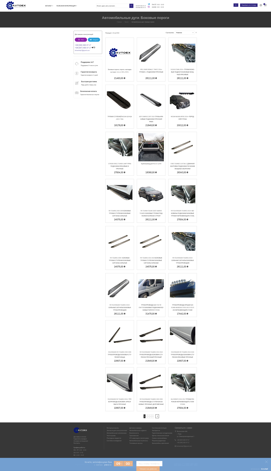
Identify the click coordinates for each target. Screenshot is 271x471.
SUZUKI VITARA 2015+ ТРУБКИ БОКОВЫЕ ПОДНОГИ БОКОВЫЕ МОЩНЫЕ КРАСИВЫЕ (183, 71)
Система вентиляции (159, 428)
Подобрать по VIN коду (249, 5)
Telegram (95, 40)
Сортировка (170, 33)
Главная (119, 22)
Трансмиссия (134, 435)
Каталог (48, 6)
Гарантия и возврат (80, 439)
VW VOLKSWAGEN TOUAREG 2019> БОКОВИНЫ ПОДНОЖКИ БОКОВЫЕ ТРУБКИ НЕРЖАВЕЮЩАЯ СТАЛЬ (182, 213)
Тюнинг (126, 22)
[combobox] (114, 6)
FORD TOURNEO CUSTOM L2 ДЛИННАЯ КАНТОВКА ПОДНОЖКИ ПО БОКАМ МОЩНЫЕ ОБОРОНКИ (182, 166)
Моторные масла (113, 428)
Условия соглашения (81, 441)
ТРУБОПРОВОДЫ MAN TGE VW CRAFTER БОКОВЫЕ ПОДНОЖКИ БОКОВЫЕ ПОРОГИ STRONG (151, 307)
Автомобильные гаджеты (138, 430)
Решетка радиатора (159, 441)
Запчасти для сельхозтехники (117, 430)
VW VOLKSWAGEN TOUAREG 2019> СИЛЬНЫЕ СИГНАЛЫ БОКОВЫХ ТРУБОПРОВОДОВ (182, 260)
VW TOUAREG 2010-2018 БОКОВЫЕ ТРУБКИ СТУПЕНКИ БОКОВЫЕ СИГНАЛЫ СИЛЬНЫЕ (151, 260)
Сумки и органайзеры (159, 438)
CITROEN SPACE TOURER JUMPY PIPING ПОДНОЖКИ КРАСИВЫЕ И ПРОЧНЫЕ (119, 166)
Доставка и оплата (80, 437)
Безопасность (134, 433)
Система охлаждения (114, 441)
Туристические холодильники (162, 433)
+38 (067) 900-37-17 (83, 47)
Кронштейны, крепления (160, 443)
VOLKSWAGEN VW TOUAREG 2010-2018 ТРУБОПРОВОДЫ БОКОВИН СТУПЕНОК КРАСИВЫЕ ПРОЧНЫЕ (182, 354)
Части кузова (111, 435)
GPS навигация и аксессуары (139, 438)
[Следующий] (157, 416)
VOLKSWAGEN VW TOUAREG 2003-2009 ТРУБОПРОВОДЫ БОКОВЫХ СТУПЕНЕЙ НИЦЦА (120, 354)
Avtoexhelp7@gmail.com (82, 50)
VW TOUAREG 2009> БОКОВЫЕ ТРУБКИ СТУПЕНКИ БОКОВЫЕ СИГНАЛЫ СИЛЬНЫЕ (120, 260)
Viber (82, 40)
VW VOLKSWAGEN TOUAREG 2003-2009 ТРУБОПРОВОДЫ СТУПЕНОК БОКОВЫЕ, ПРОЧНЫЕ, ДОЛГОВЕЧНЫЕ (151, 401)
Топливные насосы (135, 443)
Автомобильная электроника (117, 433)
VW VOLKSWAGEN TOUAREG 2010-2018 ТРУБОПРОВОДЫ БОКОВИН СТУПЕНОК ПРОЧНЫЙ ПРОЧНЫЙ (151, 354)
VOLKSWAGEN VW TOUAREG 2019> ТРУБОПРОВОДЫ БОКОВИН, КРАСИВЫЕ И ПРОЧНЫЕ (120, 401)
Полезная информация (67, 6)
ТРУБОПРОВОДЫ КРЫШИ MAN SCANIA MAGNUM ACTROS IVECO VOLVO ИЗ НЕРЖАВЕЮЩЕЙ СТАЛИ (182, 307)
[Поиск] (131, 6)
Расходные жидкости (114, 438)
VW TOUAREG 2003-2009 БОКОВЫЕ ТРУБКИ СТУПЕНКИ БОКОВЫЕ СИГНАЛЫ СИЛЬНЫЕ (120, 213)
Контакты (77, 443)
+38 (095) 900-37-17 (83, 45)
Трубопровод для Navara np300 (151, 164)
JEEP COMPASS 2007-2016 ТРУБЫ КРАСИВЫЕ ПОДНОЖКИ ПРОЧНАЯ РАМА (151, 119)
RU (236, 5)
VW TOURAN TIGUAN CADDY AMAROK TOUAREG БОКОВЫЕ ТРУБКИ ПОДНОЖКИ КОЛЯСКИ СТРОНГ (151, 213)
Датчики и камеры (135, 428)
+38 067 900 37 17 (141, 6)
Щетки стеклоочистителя (160, 435)
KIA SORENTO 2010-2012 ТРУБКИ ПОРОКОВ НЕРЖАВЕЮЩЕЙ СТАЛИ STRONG (182, 401)
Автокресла (156, 430)
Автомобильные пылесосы (138, 441)
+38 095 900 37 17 (141, 7)
